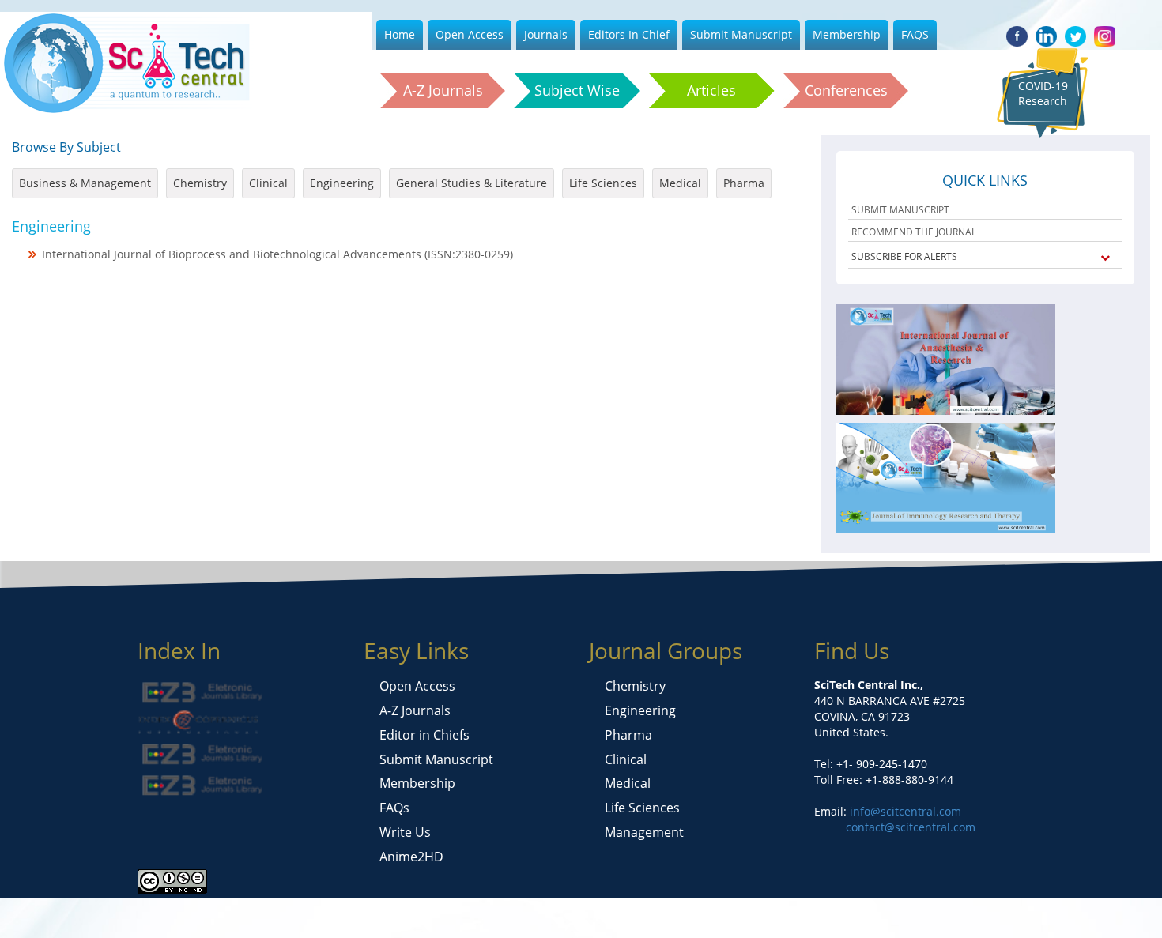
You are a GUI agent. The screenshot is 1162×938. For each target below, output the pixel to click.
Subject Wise (577, 90)
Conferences (846, 90)
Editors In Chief (629, 34)
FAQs (394, 807)
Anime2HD (411, 856)
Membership (847, 34)
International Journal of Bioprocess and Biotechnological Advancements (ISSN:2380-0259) (277, 254)
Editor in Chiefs (424, 735)
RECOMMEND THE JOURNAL (913, 232)
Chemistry (200, 182)
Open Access (470, 34)
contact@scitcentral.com (910, 826)
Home (399, 34)
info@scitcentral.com (904, 811)
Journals (546, 34)
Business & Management (85, 182)
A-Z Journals (443, 90)
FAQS (915, 34)
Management (644, 832)
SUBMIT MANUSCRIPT (900, 210)
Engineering (342, 182)
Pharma (743, 182)
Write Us (405, 832)
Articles (711, 90)
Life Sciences (603, 182)
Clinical (268, 182)
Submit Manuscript (741, 34)
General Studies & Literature (471, 182)
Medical (680, 182)
